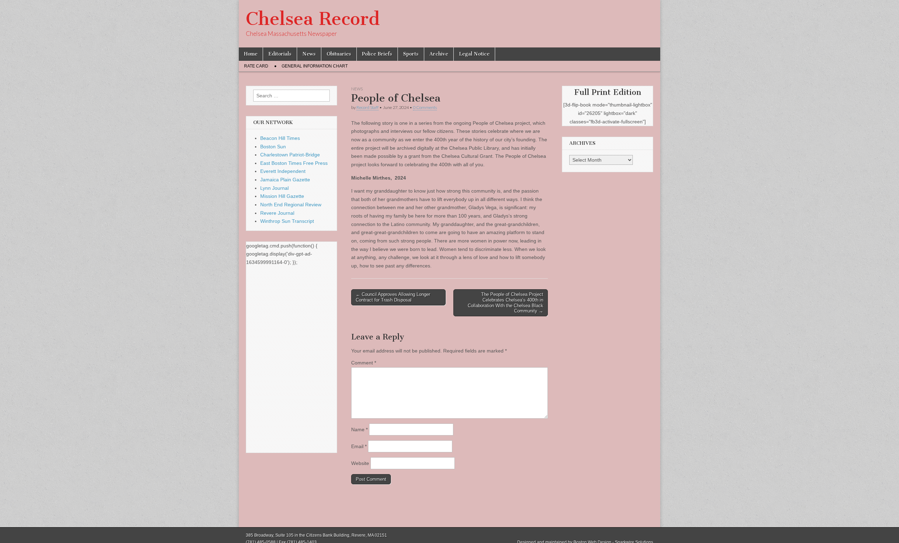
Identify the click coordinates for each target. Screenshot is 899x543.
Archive (438, 54)
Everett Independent (283, 171)
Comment (363, 363)
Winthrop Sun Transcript (287, 221)
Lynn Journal (274, 188)
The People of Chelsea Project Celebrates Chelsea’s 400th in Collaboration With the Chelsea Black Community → (505, 302)
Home (250, 54)
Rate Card (256, 66)
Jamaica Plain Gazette (285, 179)
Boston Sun (273, 146)
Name (359, 429)
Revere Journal (277, 213)
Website (360, 463)
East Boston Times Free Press (294, 163)
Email (359, 446)
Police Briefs (377, 54)
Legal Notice (474, 54)
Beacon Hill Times (280, 138)
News (309, 54)
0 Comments (425, 107)
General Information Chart (315, 66)
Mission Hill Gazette (282, 196)
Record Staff (367, 107)
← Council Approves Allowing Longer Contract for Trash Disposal (393, 297)
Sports (411, 54)
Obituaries (339, 54)
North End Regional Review (290, 204)
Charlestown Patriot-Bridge (290, 154)
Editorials (279, 54)
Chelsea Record (313, 19)
